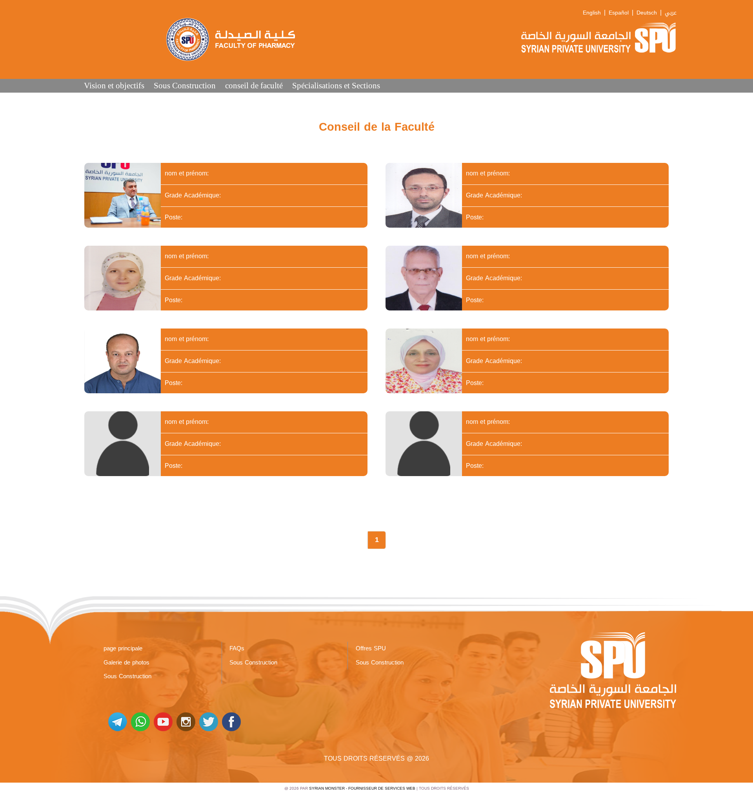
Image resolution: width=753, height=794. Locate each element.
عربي (671, 12)
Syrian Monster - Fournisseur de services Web (362, 788)
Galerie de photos (126, 662)
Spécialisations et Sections (336, 85)
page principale (123, 648)
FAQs (236, 648)
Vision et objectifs (114, 85)
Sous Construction (185, 85)
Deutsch (647, 12)
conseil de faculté (254, 85)
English (592, 12)
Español (619, 12)
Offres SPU (371, 648)
